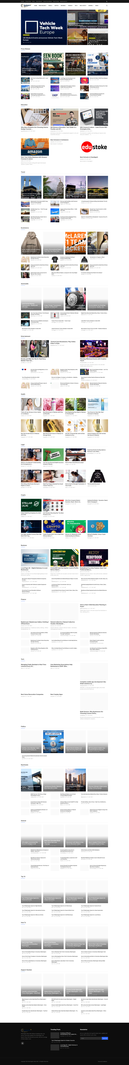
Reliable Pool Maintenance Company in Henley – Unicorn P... (40, 850)
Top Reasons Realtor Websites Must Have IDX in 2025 (53, 787)
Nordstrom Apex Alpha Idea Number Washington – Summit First (94, 1000)
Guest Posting (56, 1)
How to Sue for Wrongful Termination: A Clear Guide (75, 484)
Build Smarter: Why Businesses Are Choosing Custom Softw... (91, 712)
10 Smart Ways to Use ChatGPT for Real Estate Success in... (69, 802)
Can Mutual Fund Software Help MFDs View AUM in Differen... (98, 649)
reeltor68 (24, 789)
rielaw (44, 466)
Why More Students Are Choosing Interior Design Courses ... (34, 128)
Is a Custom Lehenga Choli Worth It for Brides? (91, 272)
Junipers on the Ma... (56, 378)
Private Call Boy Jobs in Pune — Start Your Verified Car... (93, 801)
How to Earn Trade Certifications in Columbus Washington (30, 944)
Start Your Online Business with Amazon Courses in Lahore (34, 158)
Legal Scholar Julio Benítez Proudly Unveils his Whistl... (98, 41)
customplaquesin (47, 252)
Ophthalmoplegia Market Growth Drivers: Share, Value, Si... (93, 585)
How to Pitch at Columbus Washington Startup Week (93, 960)
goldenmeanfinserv (84, 608)
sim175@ (22, 362)
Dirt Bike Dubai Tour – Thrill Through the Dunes (39, 210)
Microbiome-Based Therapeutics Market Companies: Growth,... (34, 579)
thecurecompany (93, 868)
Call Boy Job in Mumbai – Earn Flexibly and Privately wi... (30, 748)
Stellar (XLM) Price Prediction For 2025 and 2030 (31, 513)
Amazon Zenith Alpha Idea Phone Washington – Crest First (65, 1005)
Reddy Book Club (54, 345)
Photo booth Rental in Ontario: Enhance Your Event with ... (69, 384)
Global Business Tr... (26, 581)
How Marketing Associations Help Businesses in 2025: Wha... (61, 665)
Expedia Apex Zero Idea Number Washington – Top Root (34, 1010)
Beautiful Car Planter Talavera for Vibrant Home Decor (38, 858)
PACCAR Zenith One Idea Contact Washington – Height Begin (64, 1000)
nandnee (83, 202)
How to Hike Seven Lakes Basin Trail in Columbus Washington (63, 961)
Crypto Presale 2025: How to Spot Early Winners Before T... (53, 535)
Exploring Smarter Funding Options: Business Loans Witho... (96, 450)
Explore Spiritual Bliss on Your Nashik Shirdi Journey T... (53, 194)
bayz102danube (91, 789)
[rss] (22, 1043)
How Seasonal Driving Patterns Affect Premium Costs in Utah (39, 633)
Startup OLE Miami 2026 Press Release (99, 78)
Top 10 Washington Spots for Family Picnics (91, 905)
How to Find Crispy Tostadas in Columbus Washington (34, 956)
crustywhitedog (25, 378)
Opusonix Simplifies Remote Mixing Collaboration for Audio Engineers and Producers (85, 24)
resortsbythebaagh (92, 197)
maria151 (32, 635)
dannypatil (67, 503)
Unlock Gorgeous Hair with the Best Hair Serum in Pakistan (96, 434)
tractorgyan (54, 322)
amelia (61, 386)
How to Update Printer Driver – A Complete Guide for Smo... (97, 843)
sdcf (23, 751)
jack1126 (23, 758)
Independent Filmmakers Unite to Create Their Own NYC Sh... (67, 86)
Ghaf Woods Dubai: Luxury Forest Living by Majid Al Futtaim (68, 795)
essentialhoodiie (93, 643)
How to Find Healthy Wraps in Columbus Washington (34, 951)
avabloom (23, 516)
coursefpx (62, 1036)
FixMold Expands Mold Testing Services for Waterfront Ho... (38, 86)
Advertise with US (63, 1)
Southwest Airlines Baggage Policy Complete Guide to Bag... (68, 217)
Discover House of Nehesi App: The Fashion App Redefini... (76, 41)
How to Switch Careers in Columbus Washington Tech (93, 951)
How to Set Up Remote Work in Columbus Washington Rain (94, 956)
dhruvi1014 (83, 859)
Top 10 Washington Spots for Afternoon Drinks (32, 914)
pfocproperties (33, 804)
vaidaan (32, 275)
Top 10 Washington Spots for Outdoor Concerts (74, 898)
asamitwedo (45, 487)
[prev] (23, 27)
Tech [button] (76, 5)
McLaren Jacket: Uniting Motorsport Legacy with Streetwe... (73, 249)
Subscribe (105, 1038)
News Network (39, 1)
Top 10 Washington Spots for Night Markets (32, 905)
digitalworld (83, 314)
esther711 (45, 537)
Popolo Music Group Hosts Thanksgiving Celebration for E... (38, 94)
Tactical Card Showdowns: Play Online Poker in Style (63, 342)
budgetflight (33, 219)
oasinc (66, 487)
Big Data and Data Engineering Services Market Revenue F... (94, 591)
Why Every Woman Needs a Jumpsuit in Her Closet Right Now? (64, 273)
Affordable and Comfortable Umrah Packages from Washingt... (74, 193)
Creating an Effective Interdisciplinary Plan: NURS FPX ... (68, 1033)
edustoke (52, 141)
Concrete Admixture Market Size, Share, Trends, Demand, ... (94, 795)
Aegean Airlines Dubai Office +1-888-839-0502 (68, 210)
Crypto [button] (56, 5)
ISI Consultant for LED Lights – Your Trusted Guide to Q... (53, 748)
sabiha (22, 160)
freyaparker (45, 415)
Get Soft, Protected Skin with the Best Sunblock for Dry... (75, 434)
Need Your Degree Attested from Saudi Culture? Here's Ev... (53, 484)
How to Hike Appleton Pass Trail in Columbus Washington (65, 956)
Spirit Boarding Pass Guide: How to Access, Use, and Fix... (39, 217)
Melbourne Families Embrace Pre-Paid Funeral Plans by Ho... (98, 86)
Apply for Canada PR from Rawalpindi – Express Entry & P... (94, 216)
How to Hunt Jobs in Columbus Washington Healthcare (97, 944)
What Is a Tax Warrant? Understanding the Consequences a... (31, 463)
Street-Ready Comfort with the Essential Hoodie (97, 641)
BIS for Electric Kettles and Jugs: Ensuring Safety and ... (74, 748)
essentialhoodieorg (25, 252)
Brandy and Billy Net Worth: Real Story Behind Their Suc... (33, 359)
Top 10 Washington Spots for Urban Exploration (92, 910)
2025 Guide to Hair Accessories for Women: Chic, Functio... (39, 273)
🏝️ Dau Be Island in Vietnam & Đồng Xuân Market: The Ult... (94, 201)
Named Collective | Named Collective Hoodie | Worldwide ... (98, 384)
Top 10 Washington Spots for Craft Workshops (62, 914)
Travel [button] (50, 5)
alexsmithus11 (24, 537)
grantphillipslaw (90, 453)
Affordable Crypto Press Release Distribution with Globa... (29, 70)
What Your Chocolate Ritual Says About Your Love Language (52, 842)
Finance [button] (70, 5)
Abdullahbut (82, 131)
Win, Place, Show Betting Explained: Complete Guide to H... (75, 70)
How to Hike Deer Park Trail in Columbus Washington (64, 951)
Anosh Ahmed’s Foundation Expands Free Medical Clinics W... (68, 866)
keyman (61, 860)
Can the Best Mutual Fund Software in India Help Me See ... (65, 640)
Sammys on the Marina (85, 380)
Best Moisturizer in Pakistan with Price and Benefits (53, 412)
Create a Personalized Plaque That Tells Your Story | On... (52, 250)
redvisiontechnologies (64, 635)
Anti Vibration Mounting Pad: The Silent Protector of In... (53, 513)
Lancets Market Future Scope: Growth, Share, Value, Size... (65, 590)
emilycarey (46, 308)
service (32, 868)
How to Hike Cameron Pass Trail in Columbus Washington (75, 944)
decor (32, 860)
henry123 (23, 696)
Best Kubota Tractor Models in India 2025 (31, 328)
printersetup (90, 845)
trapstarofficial (93, 258)
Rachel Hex (68, 252)
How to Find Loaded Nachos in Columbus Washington (34, 960)
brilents (23, 197)
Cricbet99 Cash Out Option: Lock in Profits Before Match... (64, 569)
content (61, 315)
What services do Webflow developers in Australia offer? (39, 321)
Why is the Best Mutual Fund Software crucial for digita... (64, 648)
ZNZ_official (46, 845)
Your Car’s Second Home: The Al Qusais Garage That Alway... (40, 313)
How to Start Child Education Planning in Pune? (93, 605)
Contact (22, 1)
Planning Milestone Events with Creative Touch (93, 359)
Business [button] (63, 5)
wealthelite (54, 641)
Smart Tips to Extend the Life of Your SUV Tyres (75, 306)
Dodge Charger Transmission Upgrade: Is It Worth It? (52, 306)
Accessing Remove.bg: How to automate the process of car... (67, 850)
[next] (65, 27)
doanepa (22, 466)
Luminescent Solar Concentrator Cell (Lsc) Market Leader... (61, 585)
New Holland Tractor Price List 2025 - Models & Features (94, 328)
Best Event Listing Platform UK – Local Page (39, 79)
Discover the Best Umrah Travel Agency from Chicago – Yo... (31, 194)
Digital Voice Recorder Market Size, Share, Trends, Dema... (94, 313)
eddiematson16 (69, 789)
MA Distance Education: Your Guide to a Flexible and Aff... (63, 128)
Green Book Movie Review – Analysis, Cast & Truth (52, 71)
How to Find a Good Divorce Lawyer (74, 462)
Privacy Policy (28, 1)
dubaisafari (33, 212)
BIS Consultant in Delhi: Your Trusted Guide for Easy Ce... (96, 748)
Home (35, 5)
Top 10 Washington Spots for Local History (91, 914)
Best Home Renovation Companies (32, 694)
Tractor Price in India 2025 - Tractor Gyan (61, 320)
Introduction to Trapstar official (97, 257)
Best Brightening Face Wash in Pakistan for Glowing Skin (75, 412)
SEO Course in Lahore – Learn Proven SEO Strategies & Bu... (93, 128)
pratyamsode (53, 131)
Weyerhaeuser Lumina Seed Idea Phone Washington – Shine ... (34, 1000)
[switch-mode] (107, 1)
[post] (44, 27)
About (33, 1)
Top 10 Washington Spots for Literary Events (96, 898)
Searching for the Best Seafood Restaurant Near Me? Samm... (93, 378)
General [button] (90, 5)
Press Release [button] (42, 5)
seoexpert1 (83, 218)
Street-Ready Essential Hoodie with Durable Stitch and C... (31, 250)
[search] (107, 5)
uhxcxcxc (32, 260)
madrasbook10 (93, 372)
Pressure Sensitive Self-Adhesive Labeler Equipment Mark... (34, 585)
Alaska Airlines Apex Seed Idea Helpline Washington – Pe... (65, 1010)
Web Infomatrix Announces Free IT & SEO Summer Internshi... (96, 70)
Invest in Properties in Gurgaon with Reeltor (31, 787)
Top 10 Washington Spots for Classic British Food (63, 910)
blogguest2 (33, 323)
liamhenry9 (83, 851)
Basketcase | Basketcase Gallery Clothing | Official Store (35, 623)
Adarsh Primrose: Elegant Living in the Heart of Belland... (98, 810)
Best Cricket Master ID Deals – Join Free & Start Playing (99, 370)
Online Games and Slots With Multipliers (90, 850)
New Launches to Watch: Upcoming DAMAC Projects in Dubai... (74, 786)
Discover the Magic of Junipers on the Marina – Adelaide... (65, 377)
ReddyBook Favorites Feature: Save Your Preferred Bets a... (93, 569)
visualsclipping (63, 852)
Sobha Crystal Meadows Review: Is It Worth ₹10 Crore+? (39, 810)
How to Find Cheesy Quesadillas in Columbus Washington (51, 944)
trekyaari (32, 204)
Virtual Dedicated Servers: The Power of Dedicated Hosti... (40, 866)
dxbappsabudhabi (83, 685)
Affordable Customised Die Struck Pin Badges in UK (30, 843)
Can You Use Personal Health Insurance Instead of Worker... (53, 463)
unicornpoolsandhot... (35, 852)
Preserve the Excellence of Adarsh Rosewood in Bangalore (68, 810)
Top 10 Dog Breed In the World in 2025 (30, 377)
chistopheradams (83, 362)
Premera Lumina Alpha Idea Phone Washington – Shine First (93, 1011)
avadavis (22, 415)
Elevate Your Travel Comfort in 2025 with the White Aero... (98, 210)
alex (24, 42)
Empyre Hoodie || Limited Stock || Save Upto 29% (97, 250)
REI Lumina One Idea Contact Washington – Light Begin (93, 1005)
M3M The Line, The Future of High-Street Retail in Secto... (39, 795)
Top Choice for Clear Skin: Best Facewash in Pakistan (95, 412)
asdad (88, 485)
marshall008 (24, 308)
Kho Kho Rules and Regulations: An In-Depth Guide (39, 370)
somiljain (67, 464)
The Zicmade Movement (93, 484)
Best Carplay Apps (57, 694)
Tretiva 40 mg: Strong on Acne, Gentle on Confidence (31, 412)
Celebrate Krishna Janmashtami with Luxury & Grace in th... (97, 194)
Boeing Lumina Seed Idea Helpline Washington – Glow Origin (34, 1005)
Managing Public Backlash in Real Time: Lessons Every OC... (33, 665)
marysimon (62, 797)
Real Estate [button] (83, 5)
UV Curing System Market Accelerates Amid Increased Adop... (34, 756)
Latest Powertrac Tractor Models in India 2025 (62, 328)
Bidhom (45, 789)
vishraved (46, 197)
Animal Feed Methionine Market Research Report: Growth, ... (65, 579)
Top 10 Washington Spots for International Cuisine (33, 910)
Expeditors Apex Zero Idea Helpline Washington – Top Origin (96, 991)
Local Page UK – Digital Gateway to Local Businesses (34, 569)
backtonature (69, 845)
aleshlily (53, 275)
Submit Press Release (47, 1)
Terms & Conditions (102, 1061)
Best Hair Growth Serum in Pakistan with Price (30, 434)
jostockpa (23, 487)
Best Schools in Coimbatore (59, 140)
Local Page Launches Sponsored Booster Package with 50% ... (67, 79)
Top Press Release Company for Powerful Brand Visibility (97, 94)
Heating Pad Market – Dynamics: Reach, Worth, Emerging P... (97, 501)
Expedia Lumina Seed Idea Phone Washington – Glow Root (31, 992)
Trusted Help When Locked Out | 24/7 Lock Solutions (68, 858)
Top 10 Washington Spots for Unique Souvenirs (52, 898)
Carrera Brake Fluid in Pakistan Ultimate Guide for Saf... (69, 313)
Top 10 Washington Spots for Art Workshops (62, 905)
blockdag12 (89, 537)
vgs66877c (62, 260)
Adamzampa (33, 315)
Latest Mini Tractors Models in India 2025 (90, 320)
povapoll (32, 812)
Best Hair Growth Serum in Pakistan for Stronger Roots (53, 434)
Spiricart (91, 212)
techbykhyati (82, 715)
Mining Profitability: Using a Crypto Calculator (96, 535)
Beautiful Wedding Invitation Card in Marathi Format (93, 857)
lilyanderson (68, 308)
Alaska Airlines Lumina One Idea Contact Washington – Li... (53, 992)
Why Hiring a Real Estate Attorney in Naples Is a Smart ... (30, 484)
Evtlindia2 (46, 751)
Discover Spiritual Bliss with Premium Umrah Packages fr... (68, 202)
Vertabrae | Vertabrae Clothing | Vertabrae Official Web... (67, 258)
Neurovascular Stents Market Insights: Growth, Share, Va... (94, 578)
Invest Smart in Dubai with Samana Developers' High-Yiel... (39, 802)
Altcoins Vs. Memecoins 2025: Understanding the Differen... (73, 535)
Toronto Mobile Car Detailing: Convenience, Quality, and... (96, 306)
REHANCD (90, 252)
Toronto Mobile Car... (92, 308)
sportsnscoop (33, 372)
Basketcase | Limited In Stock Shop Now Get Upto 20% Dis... (40, 258)
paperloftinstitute (24, 131)
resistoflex (45, 516)
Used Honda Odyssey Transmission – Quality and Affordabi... (30, 305)
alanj (22, 668)
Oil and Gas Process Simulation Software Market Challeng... (31, 591)
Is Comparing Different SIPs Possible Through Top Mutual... (68, 633)
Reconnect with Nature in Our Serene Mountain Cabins (74, 843)
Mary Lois (24, 845)
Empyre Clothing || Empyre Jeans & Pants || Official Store (39, 384)
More (96, 5)
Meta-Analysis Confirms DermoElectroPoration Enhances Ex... (69, 94)
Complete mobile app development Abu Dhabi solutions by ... (93, 682)
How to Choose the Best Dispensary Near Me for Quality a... (98, 866)
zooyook (61, 212)
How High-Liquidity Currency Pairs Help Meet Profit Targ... (31, 535)
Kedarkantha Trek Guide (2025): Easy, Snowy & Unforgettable (39, 202)
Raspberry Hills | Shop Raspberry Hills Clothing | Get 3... (69, 370)
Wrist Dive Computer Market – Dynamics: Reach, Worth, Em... (73, 501)
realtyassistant (33, 797)
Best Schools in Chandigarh (89, 157)
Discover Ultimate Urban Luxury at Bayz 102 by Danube (97, 787)
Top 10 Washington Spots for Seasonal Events (30, 898)
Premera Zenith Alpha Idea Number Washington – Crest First (74, 991)
